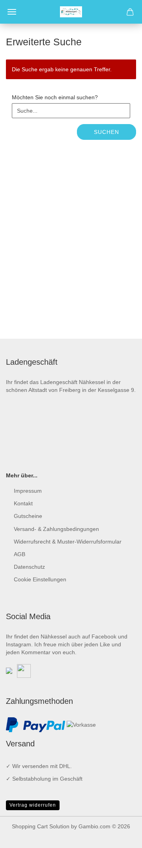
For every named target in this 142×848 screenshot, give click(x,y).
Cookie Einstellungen (40, 579)
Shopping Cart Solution (40, 826)
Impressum (28, 491)
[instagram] (24, 670)
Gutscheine (28, 516)
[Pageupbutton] (120, 836)
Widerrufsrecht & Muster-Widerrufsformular (67, 541)
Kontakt (23, 503)
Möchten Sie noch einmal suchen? (55, 97)
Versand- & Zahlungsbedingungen (56, 529)
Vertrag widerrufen (32, 805)
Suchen (106, 132)
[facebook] (9, 670)
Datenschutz (29, 567)
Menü (12, 12)
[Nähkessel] (71, 12)
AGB (19, 554)
